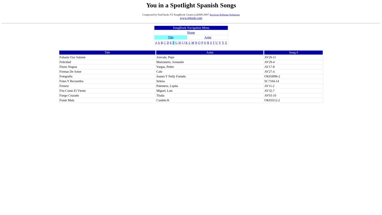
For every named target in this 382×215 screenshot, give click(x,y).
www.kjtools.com (191, 18)
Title (170, 37)
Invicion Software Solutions (225, 14)
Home (191, 32)
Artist (207, 37)
